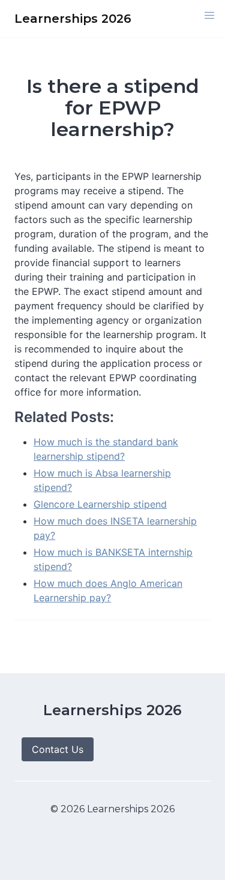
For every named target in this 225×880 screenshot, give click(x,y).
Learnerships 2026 (112, 710)
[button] (209, 15)
